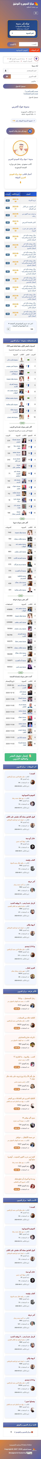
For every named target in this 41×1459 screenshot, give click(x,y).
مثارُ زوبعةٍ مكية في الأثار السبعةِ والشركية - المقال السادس (28, 271)
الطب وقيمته (30, 860)
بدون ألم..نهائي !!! (28, 1118)
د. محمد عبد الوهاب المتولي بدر (16, 1001)
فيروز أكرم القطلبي (19, 1182)
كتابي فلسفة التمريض (29, 222)
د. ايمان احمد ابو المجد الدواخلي (16, 820)
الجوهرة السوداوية (28, 795)
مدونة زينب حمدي (20, 628)
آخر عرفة (31, 881)
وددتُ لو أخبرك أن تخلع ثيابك (25, 1179)
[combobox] (28, 44)
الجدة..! (32, 773)
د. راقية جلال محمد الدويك (17, 863)
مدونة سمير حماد (20, 641)
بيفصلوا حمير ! (30, 1401)
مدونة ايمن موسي (12, 366)
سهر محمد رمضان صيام (18, 971)
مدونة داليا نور (21, 737)
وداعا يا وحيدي (30, 946)
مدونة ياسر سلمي (20, 551)
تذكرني (33, 81)
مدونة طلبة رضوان (20, 539)
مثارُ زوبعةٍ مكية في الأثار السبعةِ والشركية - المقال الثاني (28, 305)
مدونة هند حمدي (12, 417)
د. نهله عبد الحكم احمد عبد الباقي (15, 1101)
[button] (22, 33)
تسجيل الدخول (20, 86)
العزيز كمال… (30, 968)
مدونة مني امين (21, 667)
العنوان (28, 194)
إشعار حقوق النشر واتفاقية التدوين (19, 757)
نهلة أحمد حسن (20, 841)
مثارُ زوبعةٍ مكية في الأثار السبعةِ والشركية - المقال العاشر (28, 237)
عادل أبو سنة (30, 838)
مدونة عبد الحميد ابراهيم (17, 473)
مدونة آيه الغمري (20, 571)
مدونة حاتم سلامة (12, 404)
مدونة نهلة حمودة (12, 379)
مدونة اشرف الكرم (20, 558)
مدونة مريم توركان (20, 564)
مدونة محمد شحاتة (12, 398)
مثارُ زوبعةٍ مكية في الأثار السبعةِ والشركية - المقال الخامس (28, 280)
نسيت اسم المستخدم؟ (31, 93)
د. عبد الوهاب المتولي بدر (18, 1040)
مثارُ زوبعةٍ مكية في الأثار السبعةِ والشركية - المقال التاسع (28, 246)
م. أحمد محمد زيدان (19, 885)
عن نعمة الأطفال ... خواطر (25, 1137)
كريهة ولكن (31, 925)
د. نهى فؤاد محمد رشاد (18, 798)
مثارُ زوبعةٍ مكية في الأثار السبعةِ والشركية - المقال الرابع (28, 288)
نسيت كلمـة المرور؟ (31, 91)
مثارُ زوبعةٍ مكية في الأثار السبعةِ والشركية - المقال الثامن (28, 254)
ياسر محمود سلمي (19, 1082)
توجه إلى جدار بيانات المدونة (18, 131)
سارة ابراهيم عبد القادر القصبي (16, 906)
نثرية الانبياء (32, 200)
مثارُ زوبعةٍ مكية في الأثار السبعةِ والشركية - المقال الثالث (28, 296)
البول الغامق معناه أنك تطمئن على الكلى (20, 817)
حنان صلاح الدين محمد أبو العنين (16, 777)
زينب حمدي (21, 1060)
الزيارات (7, 194)
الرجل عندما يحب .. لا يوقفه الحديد (22, 903)
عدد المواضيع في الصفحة (20, 326)
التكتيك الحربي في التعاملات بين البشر (21, 1098)
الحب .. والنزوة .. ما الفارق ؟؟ (24, 1057)
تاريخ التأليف (15, 194)
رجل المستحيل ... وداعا (26, 998)
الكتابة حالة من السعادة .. (26, 1018)
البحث (12, 44)
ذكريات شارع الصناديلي (26, 1037)
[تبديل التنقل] (36, 13)
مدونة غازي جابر (12, 360)
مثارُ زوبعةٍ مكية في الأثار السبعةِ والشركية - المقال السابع (28, 263)
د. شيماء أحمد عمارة (19, 1121)
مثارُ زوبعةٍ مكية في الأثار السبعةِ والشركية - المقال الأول (28, 313)
